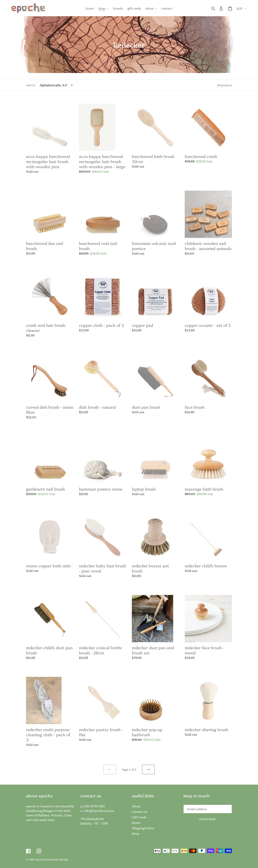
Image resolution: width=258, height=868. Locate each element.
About (136, 806)
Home (136, 822)
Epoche (40, 859)
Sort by (31, 85)
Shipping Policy (143, 828)
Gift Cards (139, 817)
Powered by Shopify (56, 859)
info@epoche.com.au (99, 810)
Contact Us (140, 811)
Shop (135, 833)
